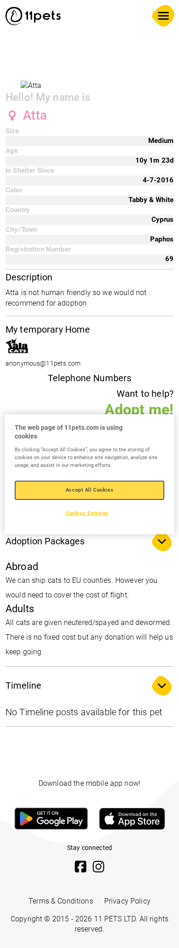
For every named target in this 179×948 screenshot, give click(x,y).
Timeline (23, 685)
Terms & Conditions (60, 901)
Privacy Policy (127, 901)
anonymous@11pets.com (43, 363)
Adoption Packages (45, 541)
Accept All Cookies (89, 490)
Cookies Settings (87, 513)
